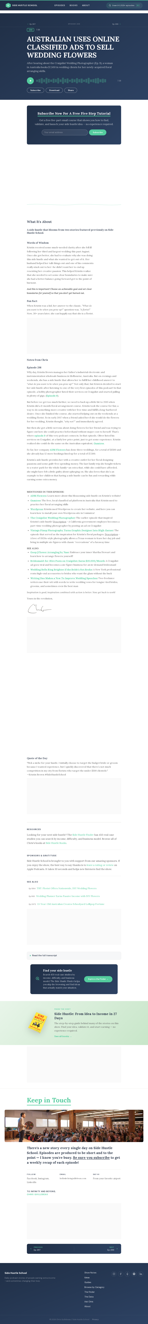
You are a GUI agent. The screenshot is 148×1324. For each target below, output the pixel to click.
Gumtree (99, 443)
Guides (87, 1282)
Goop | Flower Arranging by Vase (49, 552)
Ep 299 (115, 24)
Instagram (43, 1178)
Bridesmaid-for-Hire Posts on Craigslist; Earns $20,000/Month (67, 560)
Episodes (59, 5)
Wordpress (36, 509)
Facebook (32, 1178)
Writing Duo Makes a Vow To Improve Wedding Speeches (63, 578)
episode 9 (39, 435)
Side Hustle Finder (83, 834)
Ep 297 (33, 24)
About (86, 5)
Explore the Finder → (98, 979)
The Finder (89, 1292)
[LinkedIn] (140, 1274)
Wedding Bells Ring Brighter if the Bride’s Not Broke (61, 569)
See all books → (63, 1036)
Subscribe (35, 90)
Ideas (87, 1277)
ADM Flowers (58, 449)
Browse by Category (94, 1287)
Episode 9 (52, 395)
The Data (89, 1296)
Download (54, 90)
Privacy (95, 1319)
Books (73, 5)
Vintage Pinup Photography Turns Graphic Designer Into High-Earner (71, 530)
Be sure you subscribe (91, 1157)
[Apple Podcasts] (127, 1274)
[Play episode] (30, 80)
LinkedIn (31, 1182)
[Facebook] (120, 1274)
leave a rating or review (100, 865)
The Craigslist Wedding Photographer (52, 517)
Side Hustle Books (56, 843)
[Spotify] (134, 1274)
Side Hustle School (16, 1273)
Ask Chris (88, 1301)
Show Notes (90, 1272)
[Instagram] (113, 1274)
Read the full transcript (44, 955)
